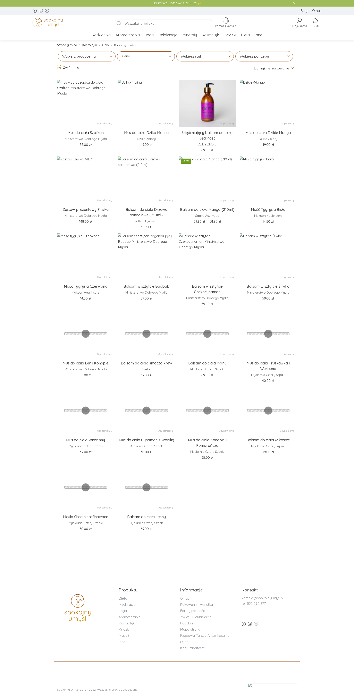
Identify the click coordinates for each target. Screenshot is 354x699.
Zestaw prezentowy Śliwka (86, 209)
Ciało (105, 45)
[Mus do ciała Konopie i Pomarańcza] (207, 410)
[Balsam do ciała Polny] (207, 333)
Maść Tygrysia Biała (268, 209)
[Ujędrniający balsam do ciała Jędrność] (207, 103)
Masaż (124, 635)
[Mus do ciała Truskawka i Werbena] (268, 333)
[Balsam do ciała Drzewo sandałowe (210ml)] (146, 180)
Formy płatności (192, 610)
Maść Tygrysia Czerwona (85, 286)
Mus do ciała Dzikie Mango (268, 132)
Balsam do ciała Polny (207, 363)
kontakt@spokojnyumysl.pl (263, 598)
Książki (230, 35)
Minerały (189, 35)
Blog (303, 10)
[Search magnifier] (119, 23)
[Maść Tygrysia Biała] (268, 180)
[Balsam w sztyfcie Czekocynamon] (207, 256)
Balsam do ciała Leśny (146, 516)
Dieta (245, 35)
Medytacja (127, 604)
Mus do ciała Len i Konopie (85, 363)
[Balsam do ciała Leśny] (146, 487)
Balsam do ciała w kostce (268, 440)
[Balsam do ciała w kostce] (268, 410)
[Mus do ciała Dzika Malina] (146, 103)
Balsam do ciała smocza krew (146, 363)
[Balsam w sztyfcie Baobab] (146, 256)
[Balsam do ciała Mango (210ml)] (207, 180)
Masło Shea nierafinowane (85, 516)
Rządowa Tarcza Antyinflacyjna (204, 635)
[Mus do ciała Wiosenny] (85, 410)
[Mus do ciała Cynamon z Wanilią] (146, 410)
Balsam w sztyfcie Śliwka (268, 286)
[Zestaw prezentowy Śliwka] (85, 180)
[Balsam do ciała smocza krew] (146, 333)
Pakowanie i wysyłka (196, 604)
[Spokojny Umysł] (69, 23)
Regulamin (188, 623)
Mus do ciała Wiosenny (85, 440)
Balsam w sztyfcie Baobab (146, 286)
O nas (316, 10)
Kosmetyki (211, 35)
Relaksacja (168, 35)
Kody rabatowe (192, 648)
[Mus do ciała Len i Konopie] (85, 333)
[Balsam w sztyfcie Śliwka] (268, 256)
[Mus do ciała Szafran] (85, 103)
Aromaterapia (128, 35)
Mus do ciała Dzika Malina (146, 132)
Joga (149, 35)
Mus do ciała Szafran (86, 132)
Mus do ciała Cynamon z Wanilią (146, 440)
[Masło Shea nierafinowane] (85, 487)
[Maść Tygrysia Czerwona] (85, 256)
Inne (258, 35)
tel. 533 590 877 (254, 603)
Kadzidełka (101, 35)
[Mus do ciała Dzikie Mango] (268, 103)
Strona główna (67, 45)
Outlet (185, 642)
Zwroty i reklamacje (196, 617)
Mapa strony (190, 629)
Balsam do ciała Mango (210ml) (207, 209)
